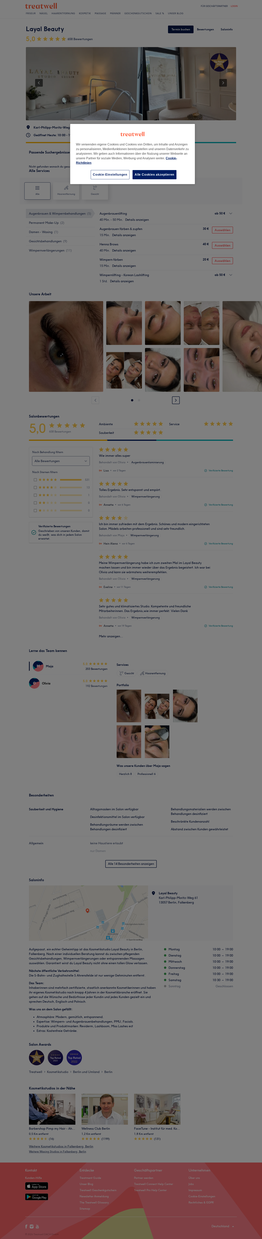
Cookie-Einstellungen (110, 174)
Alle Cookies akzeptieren (154, 174)
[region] (132, 154)
